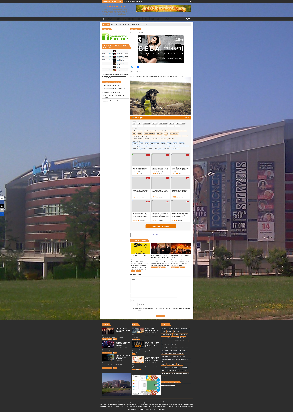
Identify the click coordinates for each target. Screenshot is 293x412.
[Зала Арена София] (103, 19)
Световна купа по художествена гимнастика (173, 353)
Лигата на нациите (183, 347)
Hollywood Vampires (166, 334)
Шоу (183, 267)
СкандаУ (164, 364)
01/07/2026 (154, 260)
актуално (133, 271)
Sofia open (175, 334)
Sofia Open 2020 (165, 337)
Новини (163, 267)
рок (173, 370)
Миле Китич (165, 350)
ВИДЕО (177, 341)
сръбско (168, 373)
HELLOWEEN (177, 331)
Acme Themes (161, 409)
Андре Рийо (183, 337)
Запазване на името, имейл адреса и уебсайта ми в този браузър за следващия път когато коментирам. (161, 308)
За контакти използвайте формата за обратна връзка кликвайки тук (148, 403)
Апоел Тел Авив (170, 341)
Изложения (138, 271)
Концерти (158, 267)
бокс (180, 367)
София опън (180, 364)
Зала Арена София (116, 6)
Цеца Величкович (166, 367)
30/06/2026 (174, 260)
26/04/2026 (135, 349)
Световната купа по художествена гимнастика (173, 356)
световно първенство (180, 370)
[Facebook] (2, 202)
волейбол (184, 367)
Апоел (163, 341)
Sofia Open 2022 (175, 337)
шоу (167, 376)
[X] (2, 206)
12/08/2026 (134, 260)
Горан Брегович (184, 341)
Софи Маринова (171, 364)
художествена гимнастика (182, 373)
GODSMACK (169, 331)
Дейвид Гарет (175, 344)
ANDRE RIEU (164, 328)
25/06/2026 (119, 360)
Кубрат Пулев (165, 347)
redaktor (141, 32)
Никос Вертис (183, 350)
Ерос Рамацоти (183, 344)
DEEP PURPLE (172, 328)
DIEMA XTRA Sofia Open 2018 (183, 328)
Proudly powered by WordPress (136, 409)
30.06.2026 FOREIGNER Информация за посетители (138, 1)
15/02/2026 (148, 362)
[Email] (2, 210)
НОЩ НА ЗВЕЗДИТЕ (173, 350)
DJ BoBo (163, 331)
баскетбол (174, 367)
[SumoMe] (2, 214)
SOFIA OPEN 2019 (183, 334)
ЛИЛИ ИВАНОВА (174, 347)
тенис (173, 373)
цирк (163, 376)
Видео (138, 339)
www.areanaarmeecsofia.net (147, 401)
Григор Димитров (166, 344)
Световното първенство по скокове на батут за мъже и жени (175, 360)
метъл (169, 370)
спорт (163, 373)
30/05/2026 (148, 332)
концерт (164, 370)
